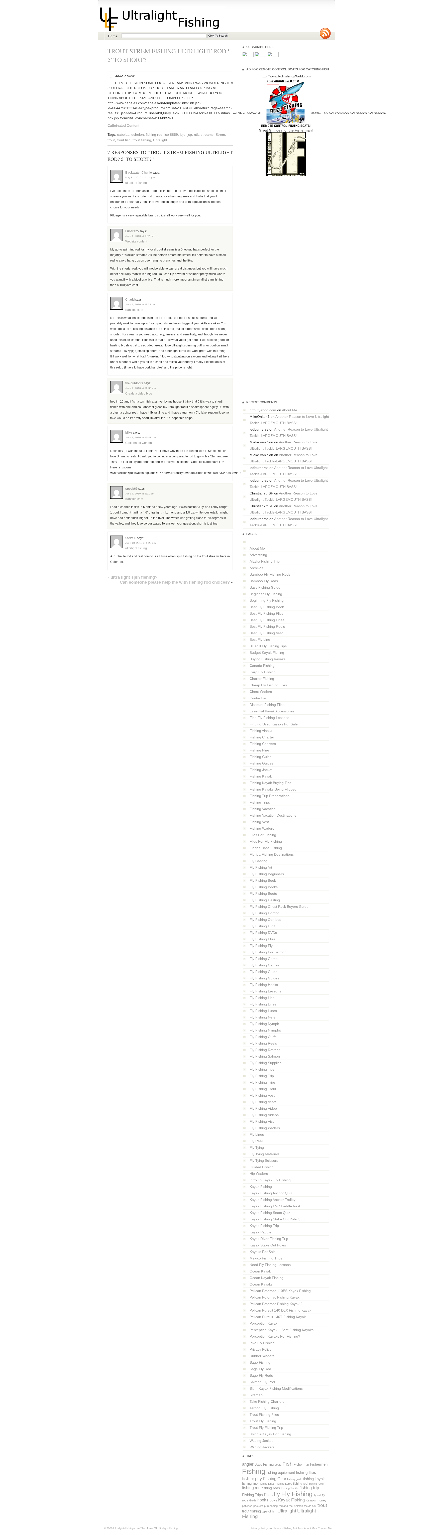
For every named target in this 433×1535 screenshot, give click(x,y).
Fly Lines (257, 1134)
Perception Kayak (263, 1323)
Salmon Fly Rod (262, 1382)
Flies (268, 1495)
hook (261, 1500)
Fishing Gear (274, 1479)
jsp (189, 135)
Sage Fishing (260, 1362)
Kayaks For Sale (263, 1252)
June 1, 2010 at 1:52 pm (139, 236)
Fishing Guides (261, 763)
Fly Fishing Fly (261, 946)
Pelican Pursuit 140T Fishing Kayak (278, 1317)
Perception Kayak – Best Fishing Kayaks (281, 1330)
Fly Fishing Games (264, 965)
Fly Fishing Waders (265, 1128)
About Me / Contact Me (318, 1528)
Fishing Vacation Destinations (273, 815)
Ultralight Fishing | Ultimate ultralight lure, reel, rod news (162, 19)
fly (277, 1493)
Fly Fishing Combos (265, 920)
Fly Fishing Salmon (265, 1056)
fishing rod (154, 135)
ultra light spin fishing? (134, 577)
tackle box (310, 1505)
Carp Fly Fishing (263, 672)
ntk (196, 135)
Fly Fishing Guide (263, 972)
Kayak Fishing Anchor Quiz (271, 1193)
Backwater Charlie (138, 172)
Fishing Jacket (261, 770)
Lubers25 (132, 231)
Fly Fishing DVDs (263, 933)
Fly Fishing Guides (264, 978)
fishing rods (271, 1488)
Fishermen (319, 1464)
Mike (128, 432)
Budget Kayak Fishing (267, 653)
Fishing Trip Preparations (269, 796)
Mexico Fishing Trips (266, 1258)
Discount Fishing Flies (267, 705)
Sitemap (256, 1395)
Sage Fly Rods (261, 1375)
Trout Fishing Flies (264, 1415)
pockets (258, 1505)
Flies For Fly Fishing (266, 841)
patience (247, 1505)
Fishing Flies (260, 750)
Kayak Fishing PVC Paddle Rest (275, 1206)
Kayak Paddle (260, 1232)
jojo (182, 135)
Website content (136, 241)
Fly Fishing (296, 1493)
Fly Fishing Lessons (265, 991)
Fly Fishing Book (263, 880)
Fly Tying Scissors (264, 1161)
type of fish (269, 1511)
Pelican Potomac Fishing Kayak (274, 1297)
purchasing (271, 1505)
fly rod (317, 1495)
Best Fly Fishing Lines (267, 620)
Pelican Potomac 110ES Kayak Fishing (280, 1291)
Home (113, 36)
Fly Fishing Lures (263, 1011)
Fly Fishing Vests (263, 1102)
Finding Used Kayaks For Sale (274, 724)
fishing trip (309, 1487)
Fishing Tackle (289, 1488)
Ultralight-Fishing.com (126, 1528)
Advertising (258, 555)
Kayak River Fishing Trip (269, 1239)
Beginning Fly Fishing (267, 600)
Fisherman (301, 1464)
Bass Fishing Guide (265, 587)
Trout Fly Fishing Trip (266, 1428)
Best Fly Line (260, 639)
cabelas (123, 135)
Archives (256, 568)
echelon (137, 135)
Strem (220, 135)
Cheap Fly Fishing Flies (268, 685)
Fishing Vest (259, 822)
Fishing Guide (261, 757)
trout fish (124, 140)
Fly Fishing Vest (262, 1095)
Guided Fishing (262, 1167)
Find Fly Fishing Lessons (269, 718)
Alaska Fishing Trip (265, 561)
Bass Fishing (264, 1464)
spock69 (131, 488)
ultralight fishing (136, 183)
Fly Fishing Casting (265, 900)
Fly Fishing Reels (263, 1043)
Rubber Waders (262, 1356)
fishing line (250, 1483)
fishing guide (294, 1479)
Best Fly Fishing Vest (266, 633)
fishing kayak (314, 1479)
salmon (298, 1505)
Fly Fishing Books (264, 887)
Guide (252, 1500)
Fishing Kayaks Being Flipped (273, 789)
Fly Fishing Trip (262, 1076)
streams (207, 135)
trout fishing (142, 140)
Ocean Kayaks (261, 1284)
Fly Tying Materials (264, 1154)
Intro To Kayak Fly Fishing (270, 1180)
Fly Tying (257, 1147)
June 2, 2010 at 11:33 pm (140, 304)
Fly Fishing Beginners (267, 874)
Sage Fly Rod (260, 1369)
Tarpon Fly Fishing (264, 1408)
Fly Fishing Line (262, 998)
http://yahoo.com (263, 410)
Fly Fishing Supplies (265, 1063)
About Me (289, 410)
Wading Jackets (262, 1447)
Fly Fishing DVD (262, 926)
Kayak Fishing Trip (264, 1226)
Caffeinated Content (123, 125)
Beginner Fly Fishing (266, 594)
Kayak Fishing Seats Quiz (270, 1213)
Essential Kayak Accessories (272, 711)
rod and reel (286, 1505)
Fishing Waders (262, 828)
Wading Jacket (261, 1441)
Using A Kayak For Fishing (270, 1434)
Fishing (253, 1471)
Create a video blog (138, 393)
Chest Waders (261, 692)
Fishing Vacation (263, 809)
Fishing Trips (260, 802)
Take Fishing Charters (267, 1401)
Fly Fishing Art (261, 867)
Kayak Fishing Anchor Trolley (272, 1200)
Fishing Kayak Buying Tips (270, 783)
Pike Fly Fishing (262, 1343)
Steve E (130, 538)
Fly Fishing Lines (263, 1004)
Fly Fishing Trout (263, 1089)
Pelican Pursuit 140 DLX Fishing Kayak (280, 1310)
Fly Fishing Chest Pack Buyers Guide (279, 907)
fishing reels (316, 1483)
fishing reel (300, 1483)
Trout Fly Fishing (263, 1421)
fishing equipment (280, 1473)
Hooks (272, 1500)
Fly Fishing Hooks (264, 985)
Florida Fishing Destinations (272, 854)
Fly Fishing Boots (263, 893)
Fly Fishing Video (263, 1108)
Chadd (130, 299)
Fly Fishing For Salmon (268, 952)
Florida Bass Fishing (266, 848)
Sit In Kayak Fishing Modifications (276, 1388)
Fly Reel (256, 1141)
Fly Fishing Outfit (263, 1037)
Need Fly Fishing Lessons (270, 1265)
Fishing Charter (262, 737)
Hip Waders (259, 1174)
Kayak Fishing (261, 1187)
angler (248, 1464)
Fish (287, 1464)
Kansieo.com (134, 310)
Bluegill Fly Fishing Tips (268, 646)
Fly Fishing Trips (263, 1082)
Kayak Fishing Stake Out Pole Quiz (277, 1219)
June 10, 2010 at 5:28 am (140, 543)
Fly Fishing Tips (262, 1069)
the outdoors (134, 383)
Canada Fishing (262, 666)
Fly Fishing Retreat (265, 1050)
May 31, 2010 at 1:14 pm (140, 177)
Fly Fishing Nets (262, 1017)
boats (278, 1464)
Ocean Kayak (260, 1271)
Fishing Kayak (261, 776)
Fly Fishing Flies (262, 939)
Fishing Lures (284, 1483)
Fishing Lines (267, 1483)
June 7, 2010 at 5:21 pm (139, 493)
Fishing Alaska (261, 731)
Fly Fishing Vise (262, 1121)
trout (111, 140)
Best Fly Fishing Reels (267, 626)
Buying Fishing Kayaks (267, 659)
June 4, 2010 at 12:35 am (140, 388)
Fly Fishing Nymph (264, 1024)
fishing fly (252, 1478)
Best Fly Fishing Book (267, 607)
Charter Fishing (262, 679)
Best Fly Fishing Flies (266, 613)
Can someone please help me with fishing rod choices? (175, 582)
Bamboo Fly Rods (264, 581)
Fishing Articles (292, 1528)
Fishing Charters (263, 744)
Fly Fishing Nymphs (265, 1030)
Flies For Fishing (263, 835)
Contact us (258, 698)
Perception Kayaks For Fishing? (275, 1336)
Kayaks (311, 1500)
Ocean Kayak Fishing (266, 1278)
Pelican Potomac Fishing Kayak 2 (276, 1304)
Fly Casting (258, 861)
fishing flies (306, 1472)
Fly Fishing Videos (264, 1115)
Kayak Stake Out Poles (268, 1245)
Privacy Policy (260, 1349)
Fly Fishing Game (264, 959)
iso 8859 (171, 135)
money (322, 1500)
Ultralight (160, 140)
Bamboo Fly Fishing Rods (270, 574)
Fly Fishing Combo (264, 913)
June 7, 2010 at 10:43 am (140, 437)
